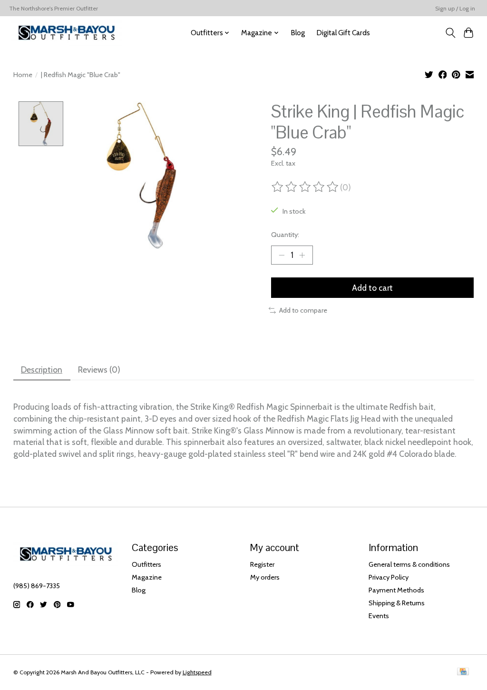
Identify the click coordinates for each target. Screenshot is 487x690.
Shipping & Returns (397, 603)
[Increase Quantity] (302, 255)
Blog (298, 32)
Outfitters (146, 564)
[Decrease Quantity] (281, 255)
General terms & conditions (409, 564)
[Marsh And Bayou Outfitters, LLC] (66, 33)
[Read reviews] (306, 187)
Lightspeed (197, 672)
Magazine (147, 577)
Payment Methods (396, 590)
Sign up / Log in (455, 8)
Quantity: (285, 234)
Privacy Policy (389, 577)
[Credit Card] (463, 672)
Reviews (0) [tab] (99, 370)
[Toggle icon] (450, 32)
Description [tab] (41, 370)
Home (22, 74)
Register (262, 564)
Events (379, 615)
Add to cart (372, 288)
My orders (265, 577)
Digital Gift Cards (343, 32)
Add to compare (303, 310)
